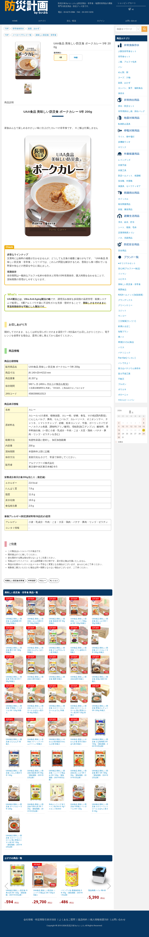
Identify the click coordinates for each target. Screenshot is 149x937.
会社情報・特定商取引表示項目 (40, 919)
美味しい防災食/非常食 (15, 581)
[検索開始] (144, 29)
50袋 (76, 58)
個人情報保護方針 (99, 919)
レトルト (54, 581)
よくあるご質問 (67, 919)
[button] (6, 886)
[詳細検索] (138, 29)
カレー (43, 581)
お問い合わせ (131, 21)
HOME (14, 21)
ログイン (101, 21)
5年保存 (32, 581)
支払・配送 (71, 21)
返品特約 (83, 919)
